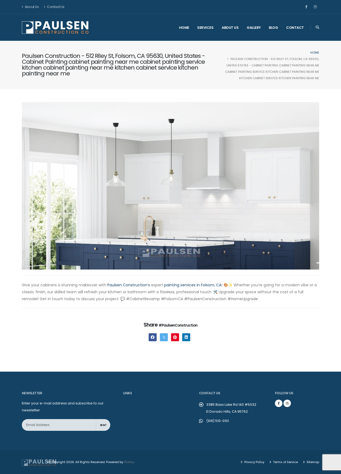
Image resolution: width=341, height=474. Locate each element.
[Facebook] (306, 7)
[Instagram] (315, 7)
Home (184, 27)
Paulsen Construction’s (128, 285)
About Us (31, 7)
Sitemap (312, 462)
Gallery (254, 27)
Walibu (129, 462)
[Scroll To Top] (331, 468)
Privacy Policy (253, 462)
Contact (295, 27)
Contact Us (55, 7)
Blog (273, 27)
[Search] (317, 27)
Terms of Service (285, 462)
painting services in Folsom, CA (192, 285)
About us (230, 27)
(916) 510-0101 (217, 421)
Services (205, 27)
